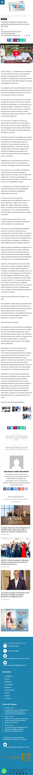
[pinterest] (14, 40)
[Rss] (26, 773)
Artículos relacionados (16, 497)
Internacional (9, 690)
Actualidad (8, 676)
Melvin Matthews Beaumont (12, 30)
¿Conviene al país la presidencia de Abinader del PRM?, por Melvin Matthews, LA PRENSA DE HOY (15, 595)
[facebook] (8, 40)
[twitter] (11, 40)
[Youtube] (16, 773)
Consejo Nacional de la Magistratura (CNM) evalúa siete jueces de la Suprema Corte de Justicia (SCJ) (15, 530)
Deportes (7, 687)
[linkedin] (18, 40)
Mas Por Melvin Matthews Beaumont (16, 499)
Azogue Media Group (17, 771)
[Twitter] (10, 773)
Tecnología (8, 684)
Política (7, 679)
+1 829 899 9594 (13, 646)
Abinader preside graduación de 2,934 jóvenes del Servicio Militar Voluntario (16, 447)
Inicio (2, 15)
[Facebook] (6, 773)
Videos (7, 15)
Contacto (7, 698)
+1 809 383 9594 (13, 651)
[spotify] (22, 773)
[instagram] (19, 773)
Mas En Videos (15, 502)
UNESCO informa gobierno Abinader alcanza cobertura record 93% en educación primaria (15, 562)
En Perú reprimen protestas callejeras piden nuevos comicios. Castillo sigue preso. (16, 436)
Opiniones (8, 682)
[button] (4, 771)
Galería (7, 696)
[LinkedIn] (13, 773)
